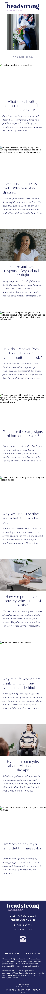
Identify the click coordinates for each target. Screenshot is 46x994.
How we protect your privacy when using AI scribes (23, 600)
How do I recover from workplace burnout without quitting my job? (22, 353)
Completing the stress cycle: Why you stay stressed (19, 188)
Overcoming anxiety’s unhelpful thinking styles (22, 846)
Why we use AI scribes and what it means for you (21, 518)
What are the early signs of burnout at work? (23, 433)
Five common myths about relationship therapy (23, 766)
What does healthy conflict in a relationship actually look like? (23, 105)
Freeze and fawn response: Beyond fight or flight (23, 270)
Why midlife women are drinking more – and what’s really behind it (21, 683)
